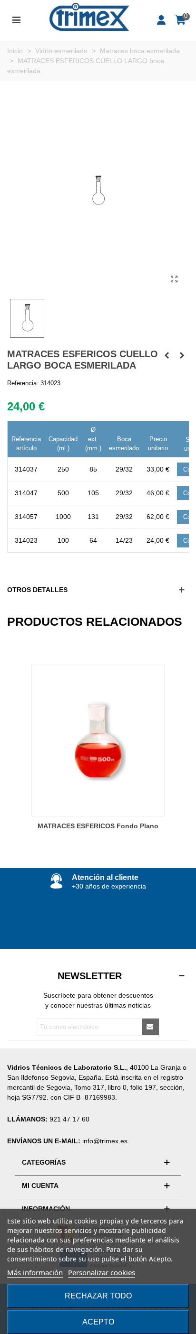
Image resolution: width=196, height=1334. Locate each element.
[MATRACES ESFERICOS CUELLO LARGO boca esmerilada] (174, 279)
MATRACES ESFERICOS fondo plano (98, 826)
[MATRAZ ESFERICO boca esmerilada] (166, 355)
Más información (35, 1272)
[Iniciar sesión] (162, 19)
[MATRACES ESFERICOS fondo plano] (98, 740)
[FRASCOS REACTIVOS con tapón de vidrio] (182, 355)
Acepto (98, 1322)
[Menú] (16, 19)
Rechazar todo (98, 1296)
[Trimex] (89, 19)
